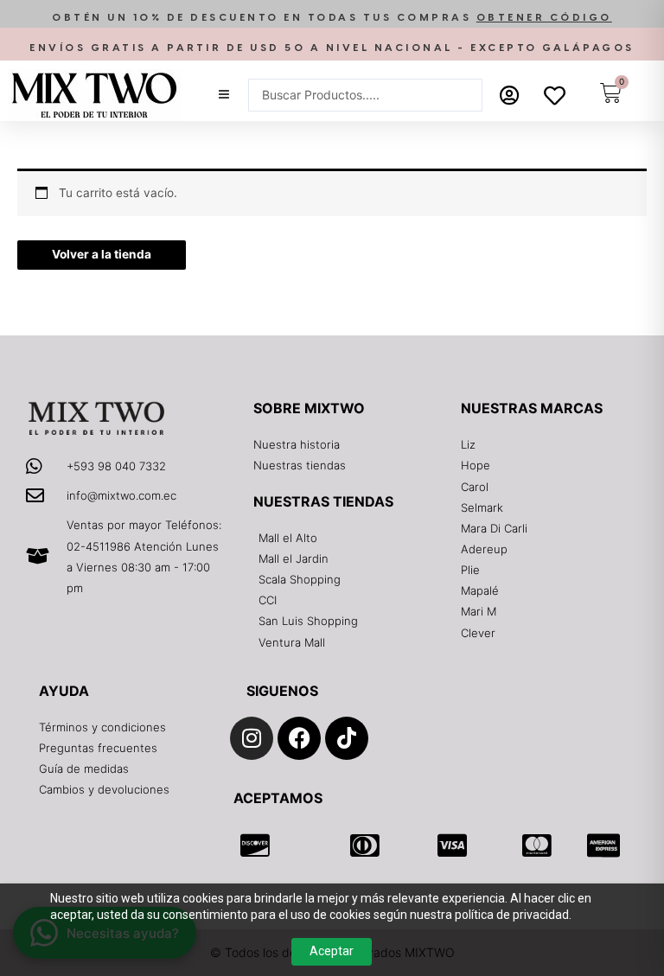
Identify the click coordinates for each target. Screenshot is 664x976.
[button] (332, 17)
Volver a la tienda (101, 254)
